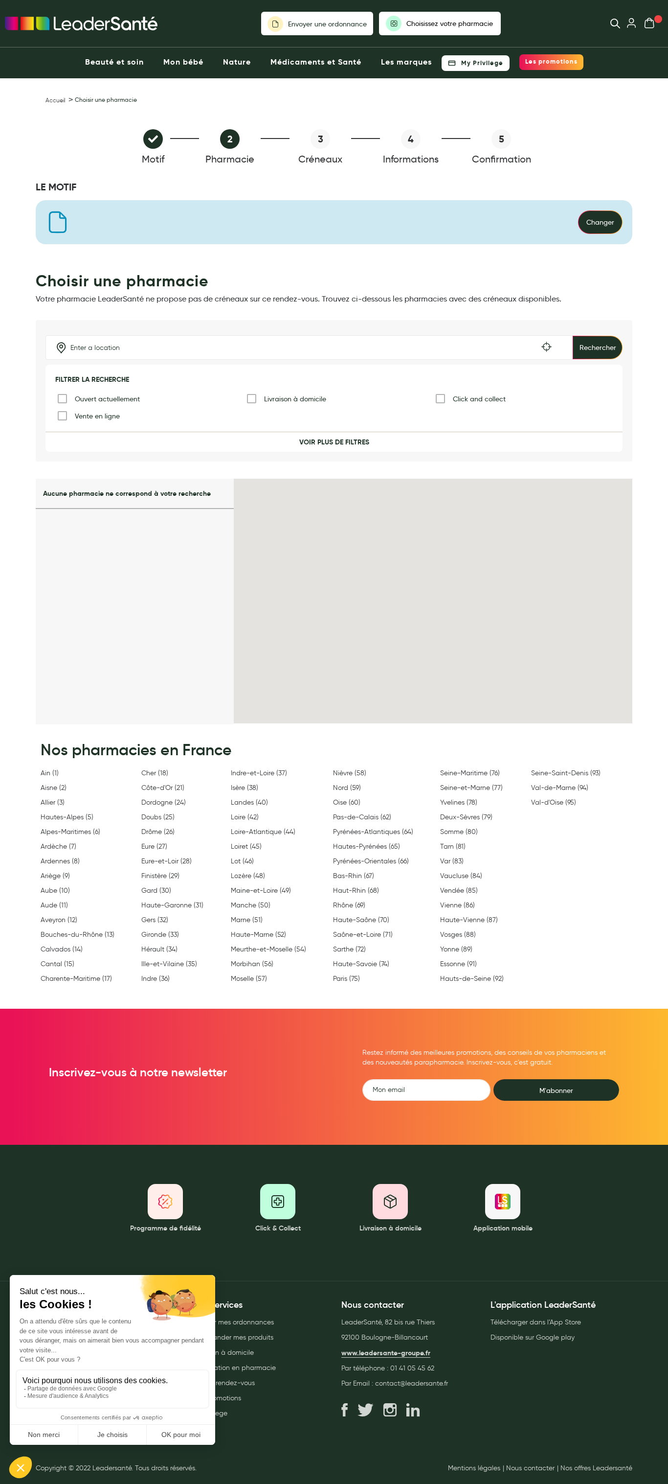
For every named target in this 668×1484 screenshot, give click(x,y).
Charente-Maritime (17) (76, 978)
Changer (600, 222)
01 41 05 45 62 (412, 1368)
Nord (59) (347, 788)
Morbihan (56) (252, 964)
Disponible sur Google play (532, 1337)
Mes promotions (216, 1398)
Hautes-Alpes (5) (67, 817)
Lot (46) (242, 861)
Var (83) (452, 861)
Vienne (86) (457, 905)
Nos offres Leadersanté (596, 1468)
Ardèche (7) (58, 846)
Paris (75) (346, 978)
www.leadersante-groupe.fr (385, 1352)
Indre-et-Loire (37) (259, 773)
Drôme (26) (158, 832)
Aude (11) (54, 905)
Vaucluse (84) (461, 876)
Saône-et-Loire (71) (363, 934)
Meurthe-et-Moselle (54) (268, 949)
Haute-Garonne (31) (172, 905)
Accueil (55, 100)
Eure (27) (154, 846)
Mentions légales (474, 1468)
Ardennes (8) (60, 861)
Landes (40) (249, 802)
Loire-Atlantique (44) (263, 832)
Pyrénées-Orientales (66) (371, 861)
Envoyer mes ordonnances (233, 1322)
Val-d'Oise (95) (553, 802)
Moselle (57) (249, 978)
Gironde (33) (160, 934)
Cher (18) (154, 773)
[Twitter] (365, 1410)
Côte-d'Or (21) (162, 788)
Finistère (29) (160, 876)
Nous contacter (530, 1468)
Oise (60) (346, 802)
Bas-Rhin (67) (353, 876)
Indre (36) (155, 978)
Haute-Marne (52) (258, 934)
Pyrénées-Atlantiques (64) (373, 832)
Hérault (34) (159, 949)
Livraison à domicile (295, 398)
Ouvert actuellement (107, 398)
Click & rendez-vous (223, 1383)
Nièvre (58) (349, 773)
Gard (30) (156, 890)
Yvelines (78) (458, 802)
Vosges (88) (458, 934)
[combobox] (610, 23)
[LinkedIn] (413, 1410)
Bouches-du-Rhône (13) (77, 934)
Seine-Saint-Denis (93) (566, 773)
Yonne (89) (456, 949)
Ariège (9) (55, 876)
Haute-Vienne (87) (469, 920)
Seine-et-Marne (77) (471, 788)
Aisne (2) (54, 788)
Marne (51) (247, 920)
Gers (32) (154, 920)
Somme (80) (459, 832)
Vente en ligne (97, 416)
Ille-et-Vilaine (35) (169, 964)
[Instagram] (390, 1410)
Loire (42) (245, 817)
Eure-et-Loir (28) (166, 861)
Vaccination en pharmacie (234, 1368)
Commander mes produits (232, 1337)
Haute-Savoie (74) (361, 964)
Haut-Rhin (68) (356, 890)
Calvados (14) (62, 949)
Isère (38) (244, 788)
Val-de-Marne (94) (559, 788)
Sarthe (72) (349, 949)
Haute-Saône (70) (361, 920)
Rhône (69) (349, 905)
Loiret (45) (246, 846)
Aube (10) (55, 890)
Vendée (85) (459, 890)
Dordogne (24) (163, 802)
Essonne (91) (458, 964)
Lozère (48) (248, 876)
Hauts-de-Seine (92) (472, 978)
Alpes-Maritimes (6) (70, 832)
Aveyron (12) (59, 920)
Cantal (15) (57, 964)
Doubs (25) (158, 817)
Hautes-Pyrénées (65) (366, 846)
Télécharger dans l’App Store (535, 1322)
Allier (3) (53, 802)
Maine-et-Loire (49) (261, 890)
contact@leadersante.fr (411, 1383)
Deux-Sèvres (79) (466, 817)
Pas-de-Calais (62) (362, 817)
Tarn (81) (453, 846)
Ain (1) (50, 773)
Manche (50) (250, 905)
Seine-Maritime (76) (470, 773)
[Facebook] (344, 1410)
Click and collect (479, 398)
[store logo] (81, 23)
